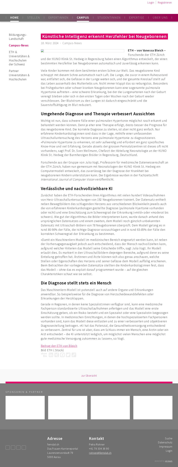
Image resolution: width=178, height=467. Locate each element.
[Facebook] (62, 355)
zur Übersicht (89, 375)
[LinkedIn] (51, 355)
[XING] (56, 355)
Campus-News (19, 45)
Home (14, 17)
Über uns (160, 17)
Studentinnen (109, 17)
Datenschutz (165, 442)
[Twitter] (68, 355)
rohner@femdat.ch (100, 452)
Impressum (165, 446)
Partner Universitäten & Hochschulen (19, 75)
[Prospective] (110, 407)
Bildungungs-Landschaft (18, 37)
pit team (168, 461)
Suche (168, 438)
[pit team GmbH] (25, 407)
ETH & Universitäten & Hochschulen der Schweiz (19, 58)
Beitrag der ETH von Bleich (59, 346)
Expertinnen (58, 17)
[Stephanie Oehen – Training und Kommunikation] (152, 407)
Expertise (136, 17)
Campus (83, 17)
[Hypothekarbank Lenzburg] (67, 407)
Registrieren (165, 2)
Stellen (33, 17)
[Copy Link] (74, 355)
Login (150, 2)
